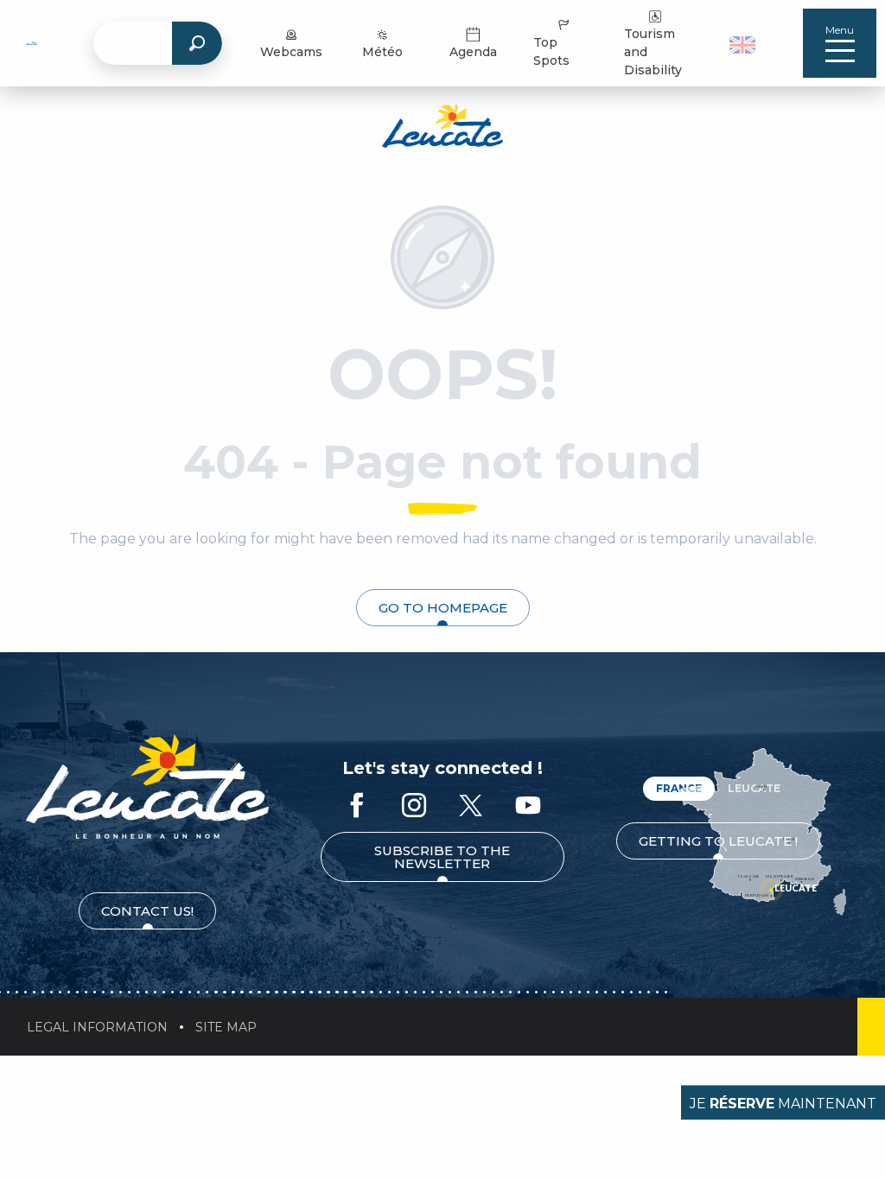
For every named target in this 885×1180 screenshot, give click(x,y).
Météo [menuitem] (382, 52)
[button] (744, 43)
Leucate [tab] (754, 788)
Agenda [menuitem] (473, 52)
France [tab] (679, 788)
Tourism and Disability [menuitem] (653, 52)
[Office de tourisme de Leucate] (147, 786)
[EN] (742, 45)
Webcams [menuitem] (291, 52)
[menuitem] (31, 43)
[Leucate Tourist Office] (442, 128)
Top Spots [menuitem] (551, 51)
